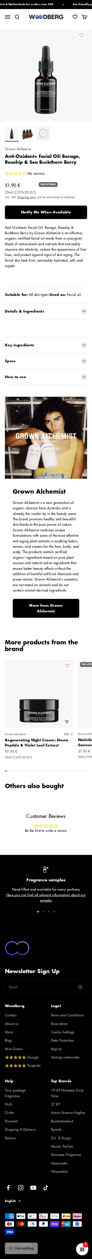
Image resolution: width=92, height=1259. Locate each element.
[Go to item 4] (54, 911)
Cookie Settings (62, 1032)
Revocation (59, 1024)
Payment (11, 1121)
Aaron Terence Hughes (68, 1112)
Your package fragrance (15, 1093)
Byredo (56, 1129)
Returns (10, 1138)
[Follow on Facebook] (8, 1187)
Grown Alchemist (18, 149)
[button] (16, 173)
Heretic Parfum (62, 1146)
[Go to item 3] (43, 133)
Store (9, 1032)
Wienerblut (59, 1171)
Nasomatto (59, 1163)
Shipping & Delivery (20, 1129)
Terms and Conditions (67, 1015)
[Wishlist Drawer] (75, 17)
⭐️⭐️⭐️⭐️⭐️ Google (22, 1057)
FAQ (8, 1104)
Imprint (56, 1049)
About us (11, 1024)
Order (9, 1112)
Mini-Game (14, 1049)
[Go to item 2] (27, 133)
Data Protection (62, 1040)
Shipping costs (26, 197)
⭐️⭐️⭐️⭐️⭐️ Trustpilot (22, 1065)
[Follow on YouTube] (33, 1187)
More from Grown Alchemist (46, 608)
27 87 (55, 1104)
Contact (10, 1015)
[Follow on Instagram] (20, 1187)
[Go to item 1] (12, 133)
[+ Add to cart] (66, 721)
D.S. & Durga (61, 1138)
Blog (8, 1040)
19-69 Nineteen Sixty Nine (67, 1093)
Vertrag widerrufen (65, 1057)
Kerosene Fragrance (66, 1154)
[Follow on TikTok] (45, 1187)
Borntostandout (62, 1121)
